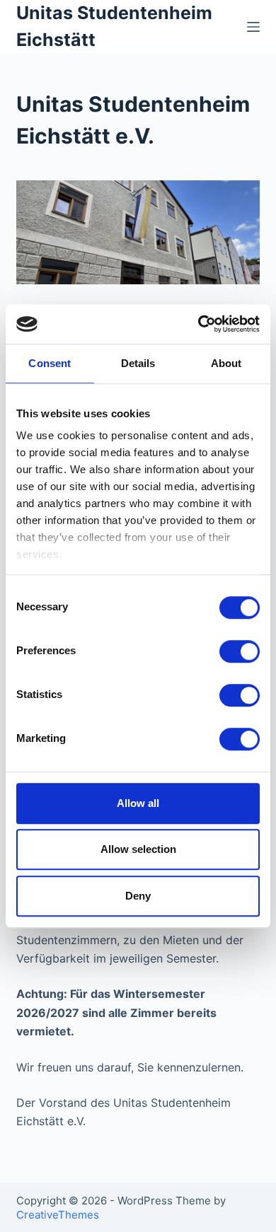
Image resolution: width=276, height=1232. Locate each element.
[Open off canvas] (253, 27)
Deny (138, 896)
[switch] (239, 651)
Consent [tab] (49, 363)
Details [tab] (138, 363)
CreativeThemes (57, 1214)
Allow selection (138, 849)
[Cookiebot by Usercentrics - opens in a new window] (198, 324)
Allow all (138, 803)
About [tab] (226, 363)
